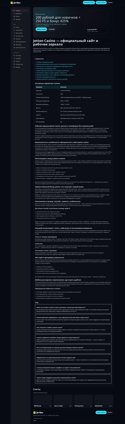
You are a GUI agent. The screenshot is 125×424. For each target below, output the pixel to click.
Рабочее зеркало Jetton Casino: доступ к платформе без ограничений (56, 64)
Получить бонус (89, 2)
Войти (110, 2)
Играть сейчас (101, 2)
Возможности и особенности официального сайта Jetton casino (54, 66)
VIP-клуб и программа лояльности (46, 77)
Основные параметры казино (44, 62)
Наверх (34, 420)
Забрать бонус (41, 29)
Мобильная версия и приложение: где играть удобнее (51, 79)
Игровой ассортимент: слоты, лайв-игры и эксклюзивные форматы (55, 75)
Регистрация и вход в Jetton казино (46, 68)
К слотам (51, 29)
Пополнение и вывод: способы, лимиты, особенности (51, 73)
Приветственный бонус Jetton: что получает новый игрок (52, 70)
